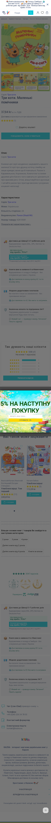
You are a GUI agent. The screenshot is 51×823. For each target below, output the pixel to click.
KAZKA (8, 12)
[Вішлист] (42, 12)
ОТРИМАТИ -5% (25, 420)
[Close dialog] (48, 392)
